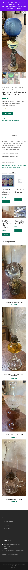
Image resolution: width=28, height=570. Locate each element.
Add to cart (8, 113)
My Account (6, 517)
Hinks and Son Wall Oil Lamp (14, 302)
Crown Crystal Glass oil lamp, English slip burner (14, 375)
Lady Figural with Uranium (12, 120)
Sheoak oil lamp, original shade (14, 435)
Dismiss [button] (19, 8)
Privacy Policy (7, 528)
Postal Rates (6, 525)
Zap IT (16, 567)
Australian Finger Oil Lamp (14, 499)
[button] (23, 12)
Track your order (9, 521)
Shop (7, 87)
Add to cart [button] (6, 201)
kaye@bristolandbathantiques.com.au (12, 544)
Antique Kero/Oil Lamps (14, 87)
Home (3, 87)
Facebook (6, 548)
